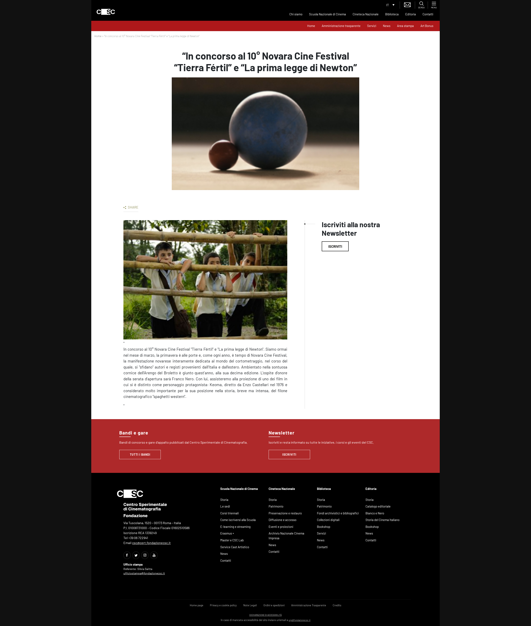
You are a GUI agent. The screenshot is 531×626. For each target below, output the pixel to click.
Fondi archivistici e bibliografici (338, 513)
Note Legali (250, 605)
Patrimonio (276, 506)
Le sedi (225, 506)
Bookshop (323, 526)
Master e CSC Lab (232, 540)
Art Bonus (426, 26)
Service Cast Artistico (234, 547)
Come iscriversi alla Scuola (238, 520)
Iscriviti (335, 246)
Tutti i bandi (140, 454)
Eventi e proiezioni (281, 526)
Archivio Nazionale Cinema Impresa (286, 535)
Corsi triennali (229, 513)
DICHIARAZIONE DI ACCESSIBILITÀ (265, 615)
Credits (337, 605)
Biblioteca (392, 14)
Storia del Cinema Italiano (382, 520)
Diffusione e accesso (282, 520)
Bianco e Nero (374, 513)
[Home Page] (105, 12)
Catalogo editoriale (378, 506)
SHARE (132, 207)
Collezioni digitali (328, 520)
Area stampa (405, 26)
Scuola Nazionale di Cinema (327, 14)
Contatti (428, 14)
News (386, 26)
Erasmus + (227, 533)
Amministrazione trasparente (341, 26)
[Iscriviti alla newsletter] (407, 4)
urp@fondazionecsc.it (300, 620)
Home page (196, 605)
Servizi (371, 26)
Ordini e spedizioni (274, 605)
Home (311, 26)
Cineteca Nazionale (366, 14)
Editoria (410, 14)
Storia (224, 500)
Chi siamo (295, 14)
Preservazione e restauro (285, 513)
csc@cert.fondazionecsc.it (151, 543)
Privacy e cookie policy (223, 605)
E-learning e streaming (235, 526)
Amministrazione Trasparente (308, 605)
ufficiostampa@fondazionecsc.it (144, 573)
